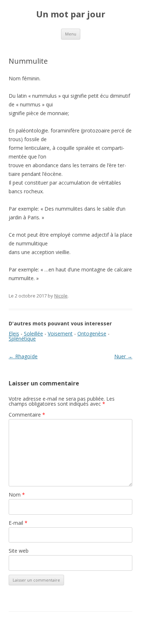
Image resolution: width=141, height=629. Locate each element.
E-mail (18, 522)
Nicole (61, 295)
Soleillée (33, 333)
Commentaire (27, 414)
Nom (17, 494)
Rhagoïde (23, 356)
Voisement (60, 333)
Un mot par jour (70, 14)
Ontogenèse (91, 333)
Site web (19, 550)
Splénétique (22, 338)
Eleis (14, 333)
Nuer (123, 356)
